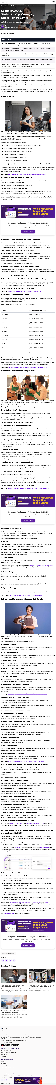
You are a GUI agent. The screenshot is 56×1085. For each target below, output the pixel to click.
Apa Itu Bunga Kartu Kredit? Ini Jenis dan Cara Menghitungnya (13, 1011)
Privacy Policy (4, 1065)
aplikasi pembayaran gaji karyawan (31, 902)
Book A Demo (4, 1054)
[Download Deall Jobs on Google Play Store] (5, 1045)
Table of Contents (8, 33)
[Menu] (53, 2)
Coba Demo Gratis (28, 231)
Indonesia (16, 823)
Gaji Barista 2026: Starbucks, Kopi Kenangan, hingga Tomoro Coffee (20, 5)
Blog (2, 5)
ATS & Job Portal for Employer (7, 1050)
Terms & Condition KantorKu (6, 1071)
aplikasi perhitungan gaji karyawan (35, 823)
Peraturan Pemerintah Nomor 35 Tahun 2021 (41, 565)
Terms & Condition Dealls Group (7, 1067)
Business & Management (8, 953)
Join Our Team (4, 1063)
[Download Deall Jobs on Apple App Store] (15, 1045)
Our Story (3, 1061)
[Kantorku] (5, 2)
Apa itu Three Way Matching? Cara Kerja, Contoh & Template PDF (12, 985)
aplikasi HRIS (17, 847)
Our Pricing (3, 1056)
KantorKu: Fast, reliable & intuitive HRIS (9, 1052)
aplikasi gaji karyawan (16, 902)
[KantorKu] (5, 1029)
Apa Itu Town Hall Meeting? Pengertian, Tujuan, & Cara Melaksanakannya (41, 985)
